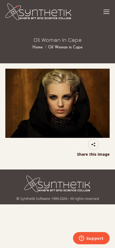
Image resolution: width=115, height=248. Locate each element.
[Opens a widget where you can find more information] (91, 238)
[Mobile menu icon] (106, 12)
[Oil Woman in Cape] (57, 103)
